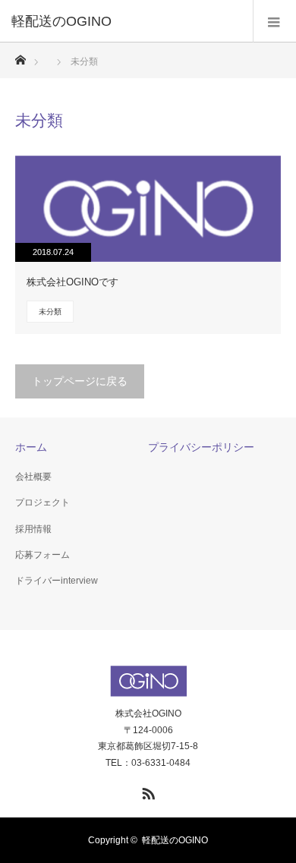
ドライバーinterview (56, 580)
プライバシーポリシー (201, 447)
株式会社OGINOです (72, 282)
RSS (146, 791)
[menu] (274, 21)
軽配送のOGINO (175, 840)
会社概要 (33, 476)
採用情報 (33, 529)
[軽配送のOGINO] (125, 21)
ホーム (31, 447)
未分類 (50, 311)
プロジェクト (42, 502)
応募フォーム (42, 555)
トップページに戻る (80, 381)
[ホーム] (20, 55)
